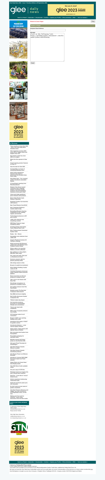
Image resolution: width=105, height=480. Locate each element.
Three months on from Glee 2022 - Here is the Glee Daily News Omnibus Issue (19, 147)
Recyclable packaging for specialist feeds (17, 336)
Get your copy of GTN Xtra (17, 369)
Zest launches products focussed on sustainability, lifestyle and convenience (17, 303)
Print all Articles (67, 17)
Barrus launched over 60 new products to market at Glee (18, 276)
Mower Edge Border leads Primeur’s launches (17, 198)
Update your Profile (55, 17)
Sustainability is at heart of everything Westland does (17, 169)
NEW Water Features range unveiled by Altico (17, 224)
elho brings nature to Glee (17, 262)
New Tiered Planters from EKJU (18, 205)
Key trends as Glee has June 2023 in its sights (18, 156)
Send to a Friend (22, 17)
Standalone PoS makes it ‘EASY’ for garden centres (18, 322)
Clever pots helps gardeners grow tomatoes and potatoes (18, 195)
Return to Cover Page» (37, 21)
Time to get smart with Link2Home (16, 308)
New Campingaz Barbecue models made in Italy (17, 208)
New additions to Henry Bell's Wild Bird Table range (18, 252)
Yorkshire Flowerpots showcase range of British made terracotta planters (18, 272)
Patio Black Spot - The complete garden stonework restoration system (19, 180)
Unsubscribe (39, 17)
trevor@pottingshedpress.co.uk (18, 418)
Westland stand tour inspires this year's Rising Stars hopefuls (19, 372)
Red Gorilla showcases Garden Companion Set (18, 297)
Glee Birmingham (29, 467)
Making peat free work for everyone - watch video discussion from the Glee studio (19, 397)
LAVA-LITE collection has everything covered (17, 220)
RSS (74, 17)
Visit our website (82, 17)
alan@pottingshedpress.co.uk (17, 409)
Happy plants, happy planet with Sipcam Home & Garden (19, 329)
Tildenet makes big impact (17, 300)
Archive (46, 17)
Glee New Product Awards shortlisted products (17, 351)
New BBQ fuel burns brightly (18, 294)
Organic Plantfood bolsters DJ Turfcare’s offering (18, 240)
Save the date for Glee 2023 (17, 166)
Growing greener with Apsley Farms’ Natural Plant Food (18, 227)
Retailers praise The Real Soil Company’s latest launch (18, 291)
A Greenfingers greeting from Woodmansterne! (18, 184)
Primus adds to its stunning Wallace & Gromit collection (17, 249)
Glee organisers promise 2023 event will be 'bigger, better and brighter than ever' (18, 152)
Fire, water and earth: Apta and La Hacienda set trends (18, 256)
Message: (32, 32)
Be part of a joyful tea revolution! (19, 265)
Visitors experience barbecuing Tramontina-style (18, 380)
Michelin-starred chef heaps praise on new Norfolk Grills (17, 340)
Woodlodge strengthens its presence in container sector (18, 284)
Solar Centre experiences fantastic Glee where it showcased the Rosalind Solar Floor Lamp (18, 174)
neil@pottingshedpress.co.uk (17, 416)
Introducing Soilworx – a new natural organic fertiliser (18, 326)
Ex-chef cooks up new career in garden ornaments (18, 387)
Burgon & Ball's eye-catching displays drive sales (18, 318)
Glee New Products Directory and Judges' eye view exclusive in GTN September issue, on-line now (19, 391)
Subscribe (31, 17)
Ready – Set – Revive (15, 234)
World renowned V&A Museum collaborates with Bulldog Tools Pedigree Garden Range (18, 245)
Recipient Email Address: (37, 28)
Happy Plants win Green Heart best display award (18, 363)
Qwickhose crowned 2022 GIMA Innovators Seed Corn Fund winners (18, 359)
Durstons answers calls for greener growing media (17, 260)
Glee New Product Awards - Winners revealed (17, 347)
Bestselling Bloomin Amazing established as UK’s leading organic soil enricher (18, 212)
